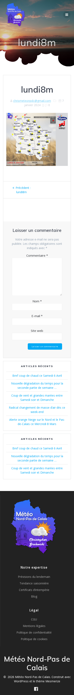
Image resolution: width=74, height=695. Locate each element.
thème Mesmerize (48, 681)
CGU (34, 619)
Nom (37, 301)
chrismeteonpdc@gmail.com (32, 101)
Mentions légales (34, 626)
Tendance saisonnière (34, 583)
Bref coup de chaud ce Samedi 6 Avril (37, 376)
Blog (34, 596)
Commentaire (37, 255)
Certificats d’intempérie (34, 590)
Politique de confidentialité (34, 632)
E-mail (37, 316)
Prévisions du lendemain (34, 577)
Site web (37, 331)
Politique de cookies (34, 639)
